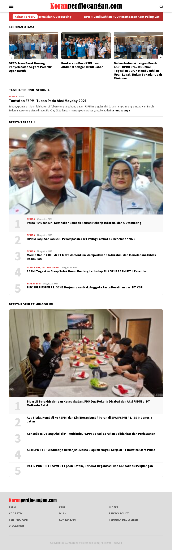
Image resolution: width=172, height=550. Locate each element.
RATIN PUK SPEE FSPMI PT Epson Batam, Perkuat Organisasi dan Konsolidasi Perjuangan (90, 466)
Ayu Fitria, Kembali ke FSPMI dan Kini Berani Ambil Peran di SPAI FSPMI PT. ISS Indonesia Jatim (89, 419)
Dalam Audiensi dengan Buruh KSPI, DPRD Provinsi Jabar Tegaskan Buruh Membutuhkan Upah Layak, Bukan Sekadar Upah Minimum (138, 70)
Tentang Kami (18, 520)
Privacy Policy (119, 513)
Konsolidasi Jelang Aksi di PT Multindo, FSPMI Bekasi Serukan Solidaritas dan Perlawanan (91, 434)
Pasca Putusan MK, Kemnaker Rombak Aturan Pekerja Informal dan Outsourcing (84, 223)
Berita (13, 96)
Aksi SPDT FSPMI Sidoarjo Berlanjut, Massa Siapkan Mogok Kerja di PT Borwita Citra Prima (91, 450)
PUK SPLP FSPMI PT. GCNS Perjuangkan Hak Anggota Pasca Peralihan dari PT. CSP (85, 287)
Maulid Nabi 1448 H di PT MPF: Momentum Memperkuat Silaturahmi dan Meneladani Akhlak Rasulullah (91, 257)
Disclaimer (16, 526)
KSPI (62, 507)
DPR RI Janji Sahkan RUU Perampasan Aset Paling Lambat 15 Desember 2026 (81, 239)
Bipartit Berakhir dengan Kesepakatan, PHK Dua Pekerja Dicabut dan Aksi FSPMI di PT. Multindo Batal (88, 403)
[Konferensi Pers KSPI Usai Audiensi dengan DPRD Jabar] (86, 45)
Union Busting (51, 267)
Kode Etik (15, 513)
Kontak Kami (67, 520)
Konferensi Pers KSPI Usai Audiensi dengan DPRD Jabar (82, 65)
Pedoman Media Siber (123, 520)
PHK (38, 267)
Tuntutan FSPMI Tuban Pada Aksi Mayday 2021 (48, 100)
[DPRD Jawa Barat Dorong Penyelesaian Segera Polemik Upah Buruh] (33, 45)
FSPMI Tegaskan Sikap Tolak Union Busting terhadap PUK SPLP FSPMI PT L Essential (87, 271)
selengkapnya (120, 110)
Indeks (113, 507)
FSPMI (13, 507)
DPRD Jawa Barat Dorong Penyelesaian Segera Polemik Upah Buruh (30, 67)
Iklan (62, 513)
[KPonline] (86, 6)
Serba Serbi (34, 283)
